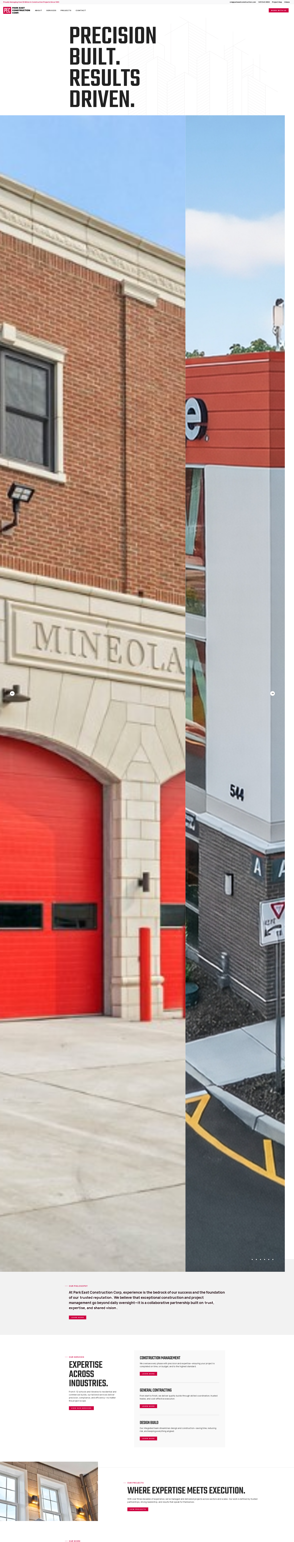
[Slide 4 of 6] (142, 693)
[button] (77, 1317)
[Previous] (12, 693)
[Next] (272, 693)
